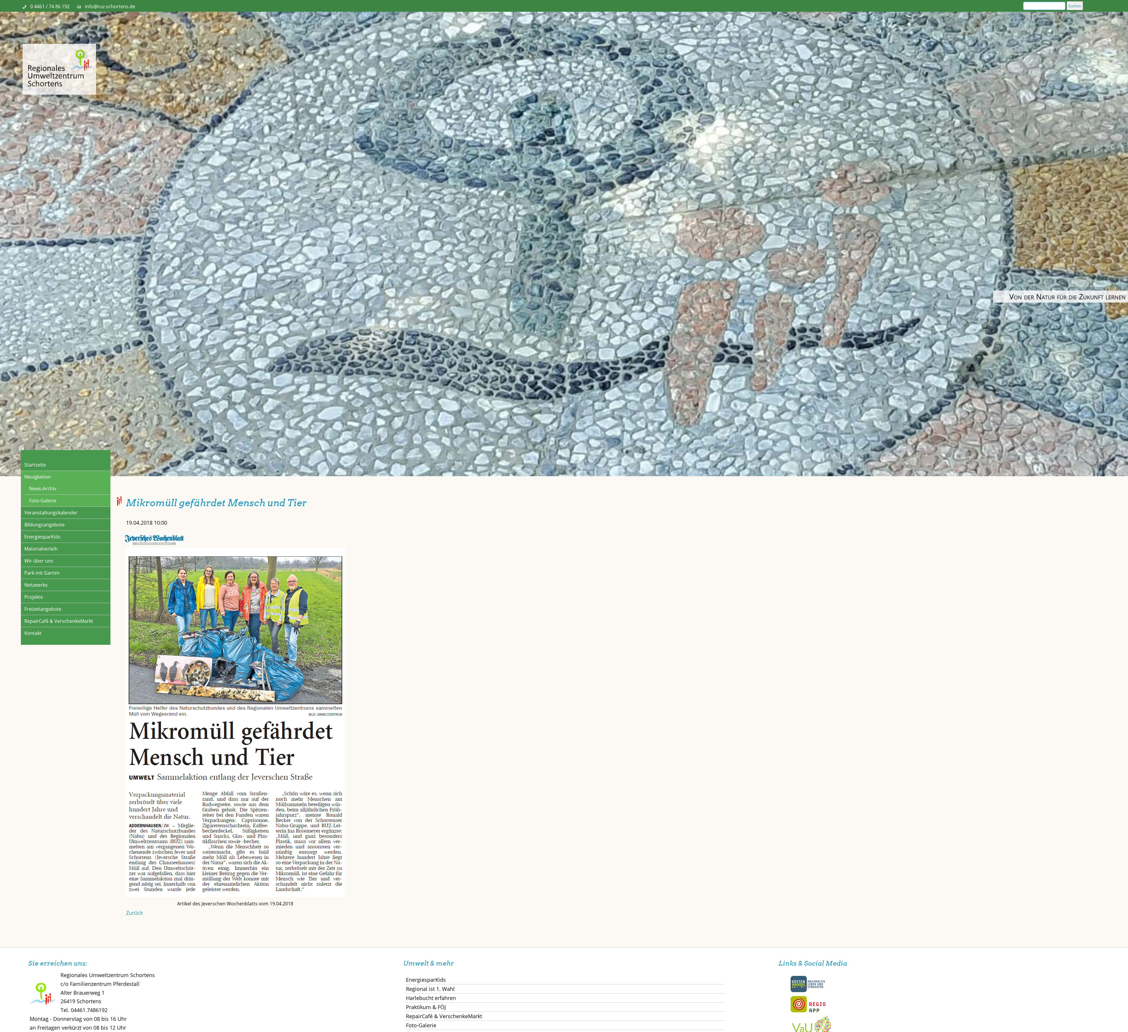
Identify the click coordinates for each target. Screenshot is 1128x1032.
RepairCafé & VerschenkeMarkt (58, 621)
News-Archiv (42, 488)
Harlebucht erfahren (431, 997)
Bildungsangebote (44, 524)
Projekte (33, 597)
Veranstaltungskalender (51, 512)
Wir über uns (38, 561)
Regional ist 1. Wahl (430, 988)
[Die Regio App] (807, 1011)
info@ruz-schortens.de (110, 6)
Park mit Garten (42, 573)
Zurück (134, 912)
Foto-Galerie (42, 500)
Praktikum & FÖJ (426, 1007)
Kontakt (33, 633)
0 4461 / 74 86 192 (50, 6)
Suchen (1074, 6)
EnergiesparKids (42, 536)
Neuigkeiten (37, 477)
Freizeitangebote (42, 609)
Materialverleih (41, 549)
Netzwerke (36, 585)
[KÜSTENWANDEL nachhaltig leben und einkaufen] (807, 990)
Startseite (35, 465)
